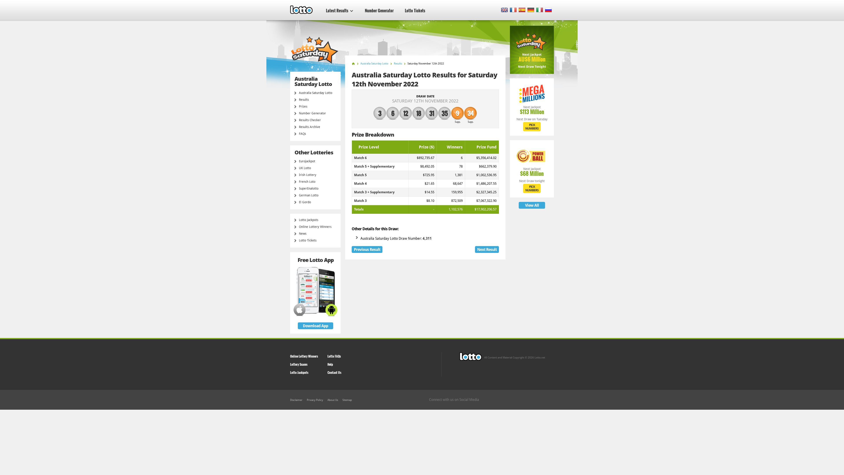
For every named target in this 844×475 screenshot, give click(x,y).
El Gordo (305, 202)
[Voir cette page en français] (513, 10)
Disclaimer (296, 400)
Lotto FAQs (334, 356)
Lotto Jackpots (308, 220)
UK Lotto (305, 168)
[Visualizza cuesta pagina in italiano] (539, 10)
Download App (315, 325)
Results (304, 99)
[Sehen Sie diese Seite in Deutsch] (531, 10)
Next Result (487, 249)
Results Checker (310, 120)
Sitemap (347, 400)
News (302, 233)
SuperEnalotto (308, 188)
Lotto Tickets (415, 10)
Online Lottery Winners (315, 226)
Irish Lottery (307, 175)
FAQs (302, 133)
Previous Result (367, 249)
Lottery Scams (298, 364)
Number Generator (379, 10)
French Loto (307, 181)
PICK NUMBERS (531, 126)
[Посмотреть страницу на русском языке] (548, 10)
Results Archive (309, 127)
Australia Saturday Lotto (315, 93)
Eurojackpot (307, 161)
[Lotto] (353, 63)
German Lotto (308, 195)
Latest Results (337, 10)
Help (330, 364)
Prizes (303, 106)
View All (532, 205)
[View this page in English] (504, 10)
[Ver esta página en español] (522, 10)
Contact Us (334, 372)
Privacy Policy (315, 400)
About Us (332, 400)
